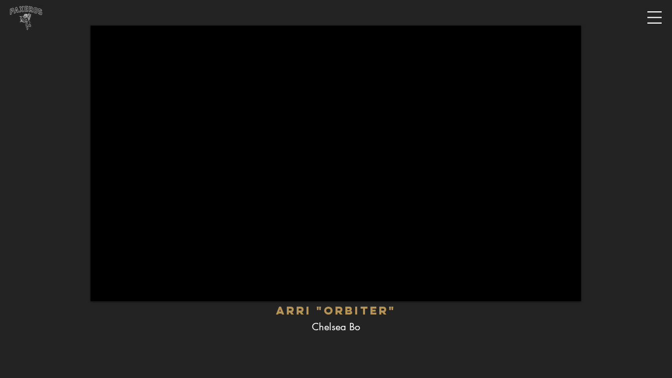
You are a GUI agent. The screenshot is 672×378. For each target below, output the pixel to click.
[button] (654, 18)
